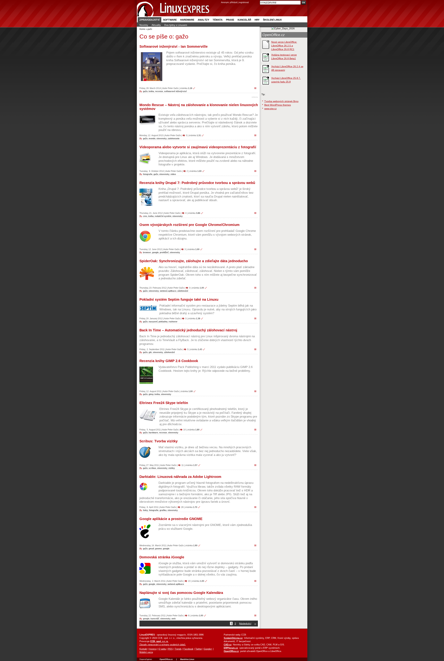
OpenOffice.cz (273, 35)
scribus (152, 468)
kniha (151, 91)
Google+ (208, 649)
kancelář (155, 618)
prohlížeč (164, 252)
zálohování (182, 291)
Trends (178, 649)
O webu (162, 649)
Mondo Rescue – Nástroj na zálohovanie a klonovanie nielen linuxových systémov (198, 107)
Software (170, 19)
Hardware (187, 19)
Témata (218, 19)
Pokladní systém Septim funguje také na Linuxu (178, 299)
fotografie (147, 174)
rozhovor (173, 321)
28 (182, 507)
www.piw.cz (270, 108)
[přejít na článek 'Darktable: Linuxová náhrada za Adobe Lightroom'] (256, 507)
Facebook (188, 649)
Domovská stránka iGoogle (161, 557)
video (173, 174)
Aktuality (156, 25)
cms (145, 216)
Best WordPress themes (277, 105)
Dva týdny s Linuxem (175, 25)
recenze (159, 91)
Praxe (230, 19)
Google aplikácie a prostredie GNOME (170, 519)
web (174, 618)
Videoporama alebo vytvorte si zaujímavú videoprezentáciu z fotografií (197, 147)
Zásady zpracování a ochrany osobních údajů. (162, 644)
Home (142, 29)
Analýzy (203, 19)
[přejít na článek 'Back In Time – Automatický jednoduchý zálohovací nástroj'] (256, 349)
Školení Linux (272, 19)
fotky (145, 510)
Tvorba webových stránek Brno (281, 101)
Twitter (198, 649)
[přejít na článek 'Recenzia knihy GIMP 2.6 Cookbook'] (256, 391)
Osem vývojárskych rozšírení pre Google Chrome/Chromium (189, 225)
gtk (150, 352)
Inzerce (153, 649)
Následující (245, 623)
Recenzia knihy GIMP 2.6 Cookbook (168, 361)
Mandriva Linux (187, 659)
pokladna (163, 321)
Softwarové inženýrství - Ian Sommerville (173, 46)
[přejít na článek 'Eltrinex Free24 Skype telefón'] (256, 429)
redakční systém (163, 216)
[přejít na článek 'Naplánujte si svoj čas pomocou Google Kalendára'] (256, 615)
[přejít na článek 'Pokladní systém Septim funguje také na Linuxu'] (256, 318)
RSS (170, 649)
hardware (153, 432)
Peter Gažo (173, 88)
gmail (151, 548)
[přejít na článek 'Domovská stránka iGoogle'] (256, 581)
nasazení (153, 321)
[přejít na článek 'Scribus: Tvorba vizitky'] (256, 465)
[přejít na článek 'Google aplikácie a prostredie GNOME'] (256, 545)
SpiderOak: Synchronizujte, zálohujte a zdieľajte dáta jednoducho (193, 261)
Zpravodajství (149, 19)
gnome (158, 548)
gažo (145, 91)
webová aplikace (168, 291)
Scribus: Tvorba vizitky (158, 441)
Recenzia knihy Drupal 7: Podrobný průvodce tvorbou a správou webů (197, 183)
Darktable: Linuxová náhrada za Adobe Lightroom (180, 477)
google (155, 252)
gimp (151, 394)
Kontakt (143, 649)
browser (147, 252)
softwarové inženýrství (175, 91)
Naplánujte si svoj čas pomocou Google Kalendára (181, 593)
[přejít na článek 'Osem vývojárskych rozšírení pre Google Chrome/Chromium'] (256, 249)
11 (182, 465)
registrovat (244, 2)
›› (255, 623)
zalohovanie (174, 138)
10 (184, 429)
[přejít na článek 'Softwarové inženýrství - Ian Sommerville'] (256, 88)
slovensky (161, 138)
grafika (163, 510)
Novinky (143, 25)
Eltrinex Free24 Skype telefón (163, 403)
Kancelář (244, 19)
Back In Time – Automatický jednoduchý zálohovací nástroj (188, 330)
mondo (152, 138)
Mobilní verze (146, 652)
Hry (257, 19)
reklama (255, 97)
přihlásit (233, 2)
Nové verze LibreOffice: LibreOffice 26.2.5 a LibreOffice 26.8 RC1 (284, 46)
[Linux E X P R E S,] (173, 8)
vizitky (171, 468)
